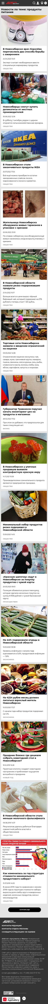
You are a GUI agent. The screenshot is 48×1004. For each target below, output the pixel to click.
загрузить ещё (25, 909)
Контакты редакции (12, 926)
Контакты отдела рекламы (15, 929)
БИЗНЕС (6, 428)
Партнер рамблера (21, 993)
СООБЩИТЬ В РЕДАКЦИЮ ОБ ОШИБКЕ (18, 932)
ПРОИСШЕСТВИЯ (10, 602)
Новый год (8, 777)
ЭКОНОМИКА (8, 659)
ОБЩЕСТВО (8, 68)
